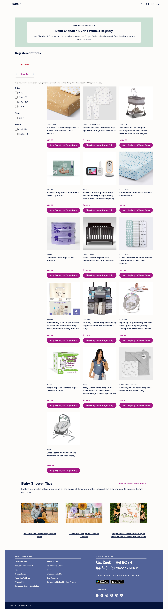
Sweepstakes (20, 574)
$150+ (21, 106)
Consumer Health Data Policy (27, 586)
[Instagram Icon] (106, 595)
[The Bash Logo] (123, 562)
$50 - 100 (22, 97)
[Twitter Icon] (121, 595)
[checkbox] (16, 93)
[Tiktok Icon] (101, 595)
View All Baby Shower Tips (131, 483)
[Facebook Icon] (97, 595)
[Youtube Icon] (116, 595)
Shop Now (25, 74)
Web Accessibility (54, 574)
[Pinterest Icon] (111, 595)
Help (17, 570)
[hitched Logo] (101, 567)
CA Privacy (51, 570)
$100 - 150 (23, 102)
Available (22, 129)
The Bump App (21, 562)
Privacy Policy (20, 582)
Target (21, 118)
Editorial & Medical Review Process (61, 582)
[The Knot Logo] (103, 562)
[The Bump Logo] (14, 4)
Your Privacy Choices (55, 566)
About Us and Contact (24, 566)
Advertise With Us (22, 578)
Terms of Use (52, 562)
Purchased (23, 134)
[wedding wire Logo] (124, 567)
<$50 (20, 92)
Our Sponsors (52, 578)
